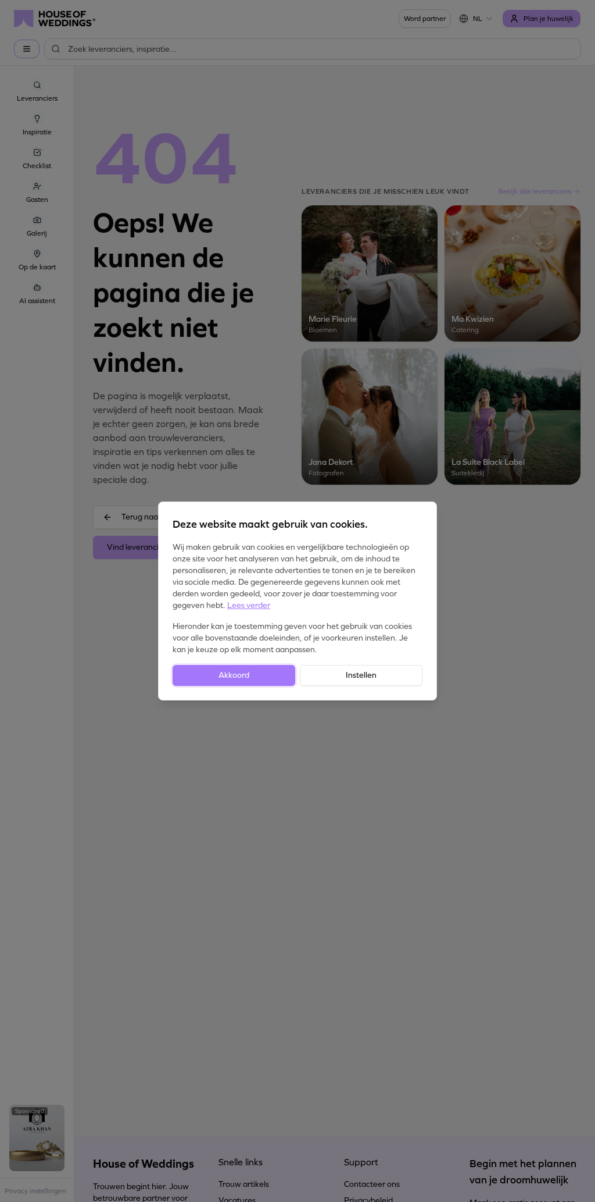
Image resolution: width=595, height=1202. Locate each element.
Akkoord (233, 675)
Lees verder (248, 605)
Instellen (361, 675)
